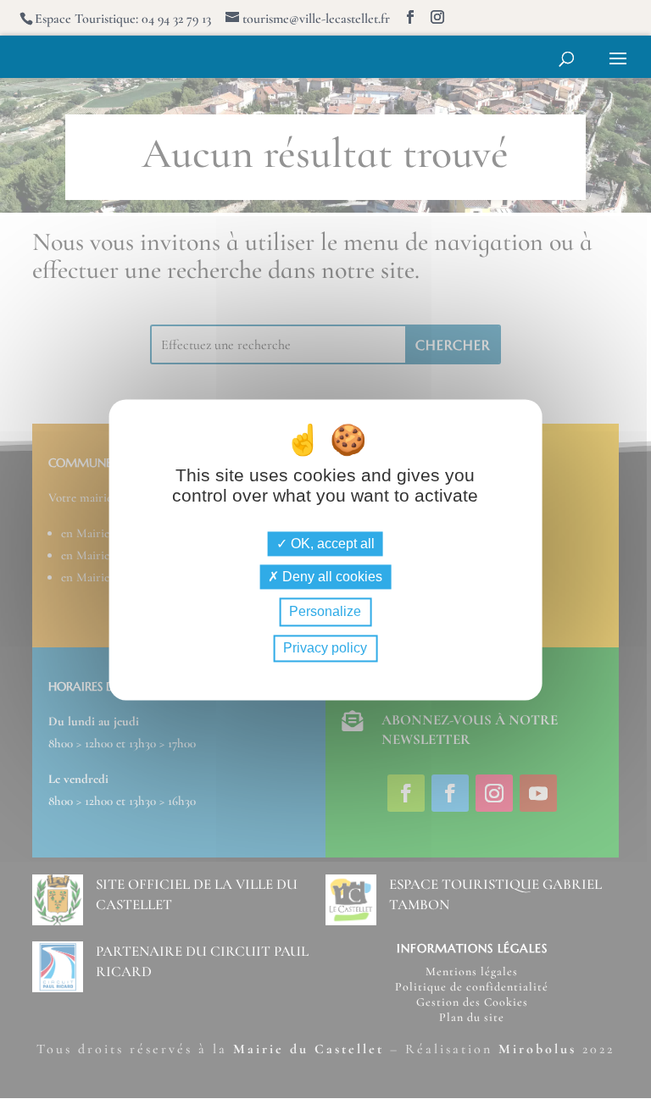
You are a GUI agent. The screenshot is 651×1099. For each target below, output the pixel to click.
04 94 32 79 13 (176, 18)
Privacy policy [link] (325, 648)
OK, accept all (331, 544)
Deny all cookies (330, 577)
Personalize (325, 612)
